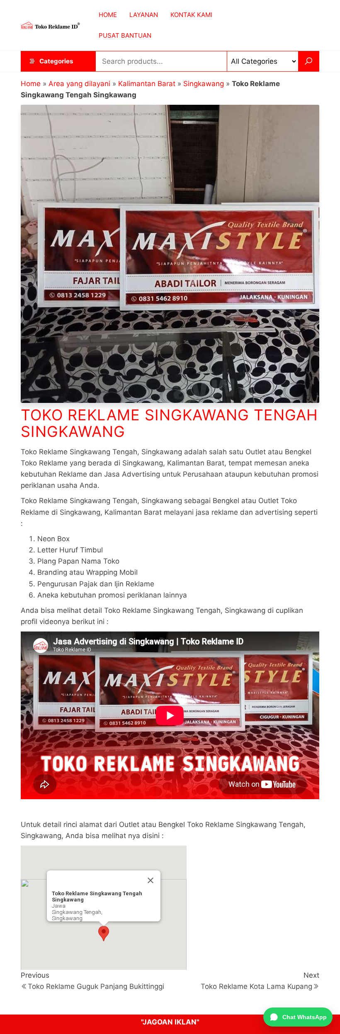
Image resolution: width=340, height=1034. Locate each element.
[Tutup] (150, 880)
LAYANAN (143, 15)
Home (31, 84)
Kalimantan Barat (146, 84)
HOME (108, 15)
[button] (103, 934)
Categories (56, 61)
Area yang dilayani (79, 84)
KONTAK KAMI (191, 15)
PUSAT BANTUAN (125, 35)
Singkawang (203, 84)
